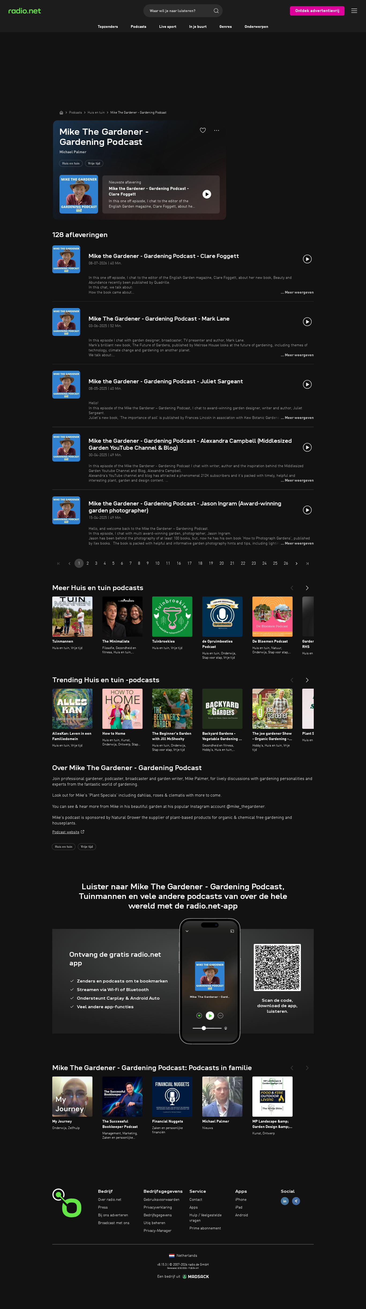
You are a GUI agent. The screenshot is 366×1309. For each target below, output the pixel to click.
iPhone (241, 1200)
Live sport (167, 27)
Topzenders (108, 27)
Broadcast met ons (113, 1223)
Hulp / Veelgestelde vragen (205, 1217)
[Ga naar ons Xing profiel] (296, 1201)
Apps (193, 1207)
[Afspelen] (207, 194)
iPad (238, 1207)
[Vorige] (291, 585)
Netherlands (186, 1256)
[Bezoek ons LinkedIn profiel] (285, 1201)
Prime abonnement (205, 1228)
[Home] (61, 112)
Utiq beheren (154, 1223)
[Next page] (296, 563)
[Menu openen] (354, 10)
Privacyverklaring (158, 1207)
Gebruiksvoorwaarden (162, 1200)
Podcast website (65, 832)
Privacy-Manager (157, 1231)
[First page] (58, 563)
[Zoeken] (216, 10)
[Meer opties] (217, 130)
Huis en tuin (71, 163)
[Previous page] (69, 563)
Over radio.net (109, 1200)
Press (103, 1207)
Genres (225, 27)
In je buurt (198, 27)
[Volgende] (307, 585)
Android (241, 1215)
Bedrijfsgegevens (158, 1215)
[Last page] (307, 563)
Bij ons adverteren (113, 1215)
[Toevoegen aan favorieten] (203, 130)
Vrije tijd (94, 163)
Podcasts (138, 27)
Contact (195, 1200)
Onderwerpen (256, 27)
